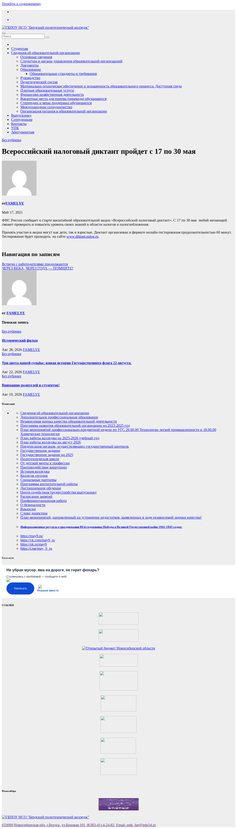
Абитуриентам (22, 132)
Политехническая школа (39, 459)
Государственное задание (40, 451)
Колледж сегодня (33, 476)
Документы (29, 65)
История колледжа (35, 471)
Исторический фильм (20, 340)
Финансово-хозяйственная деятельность (52, 94)
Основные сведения (36, 57)
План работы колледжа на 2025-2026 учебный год (59, 438)
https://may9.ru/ (31, 536)
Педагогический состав (39, 82)
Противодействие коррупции (43, 467)
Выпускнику (21, 115)
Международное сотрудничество (46, 107)
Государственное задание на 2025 (46, 455)
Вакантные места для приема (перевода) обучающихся (63, 99)
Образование (30, 69)
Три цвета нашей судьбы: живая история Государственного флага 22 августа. (66, 363)
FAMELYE (15, 203)
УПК (15, 128)
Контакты (19, 124)
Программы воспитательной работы (49, 484)
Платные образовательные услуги (47, 90)
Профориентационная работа (43, 501)
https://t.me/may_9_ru (36, 548)
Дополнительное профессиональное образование (59, 417)
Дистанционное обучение (40, 488)
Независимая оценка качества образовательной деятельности (68, 421)
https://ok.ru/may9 (33, 544)
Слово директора (33, 513)
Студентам (19, 49)
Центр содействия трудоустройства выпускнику (58, 492)
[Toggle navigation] (4, 33)
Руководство (30, 78)
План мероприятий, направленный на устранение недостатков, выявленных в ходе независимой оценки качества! (111, 517)
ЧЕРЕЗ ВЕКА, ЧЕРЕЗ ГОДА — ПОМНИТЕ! (37, 268)
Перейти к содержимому (21, 4)
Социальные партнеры (38, 480)
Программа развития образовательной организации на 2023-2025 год (75, 425)
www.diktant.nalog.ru (82, 236)
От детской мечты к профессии (45, 463)
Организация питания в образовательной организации (63, 111)
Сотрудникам (21, 120)
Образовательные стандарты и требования (63, 74)
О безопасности (32, 505)
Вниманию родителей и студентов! (30, 385)
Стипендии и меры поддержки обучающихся (56, 103)
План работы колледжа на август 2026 (50, 442)
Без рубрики (11, 140)
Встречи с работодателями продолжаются (35, 264)
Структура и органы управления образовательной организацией (71, 61)
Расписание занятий (36, 496)
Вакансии (28, 509)
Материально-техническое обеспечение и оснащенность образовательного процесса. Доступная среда (101, 86)
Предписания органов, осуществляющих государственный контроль (74, 446)
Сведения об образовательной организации (45, 53)
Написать (20, 588)
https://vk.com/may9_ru (37, 540)
